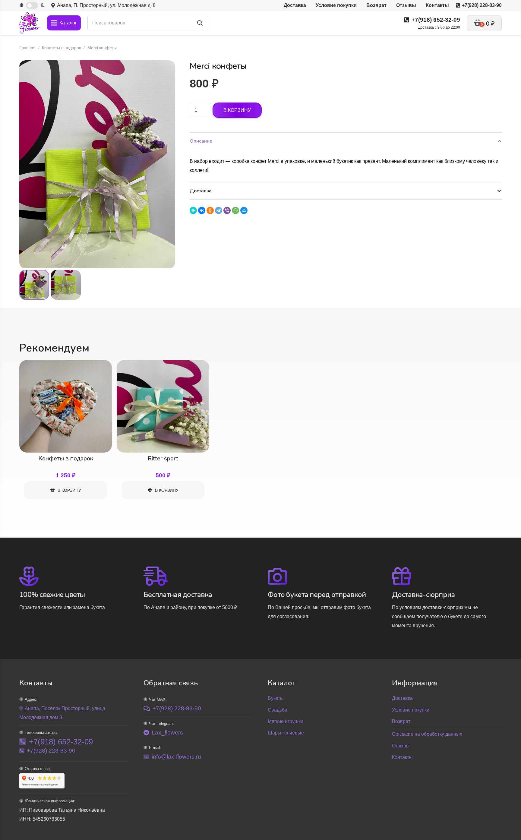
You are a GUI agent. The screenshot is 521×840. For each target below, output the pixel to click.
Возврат (401, 721)
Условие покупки (410, 709)
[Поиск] (200, 23)
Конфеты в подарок (61, 47)
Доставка (402, 698)
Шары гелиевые (286, 732)
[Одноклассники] (210, 210)
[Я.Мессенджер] (193, 210)
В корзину (237, 110)
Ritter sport (163, 459)
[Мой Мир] (244, 210)
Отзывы (401, 745)
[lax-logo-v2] (29, 22)
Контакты (402, 757)
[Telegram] (218, 210)
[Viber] (227, 210)
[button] (165, 70)
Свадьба (277, 709)
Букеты (276, 698)
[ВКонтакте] (201, 210)
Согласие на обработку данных (427, 734)
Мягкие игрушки (285, 721)
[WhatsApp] (235, 210)
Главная (27, 47)
